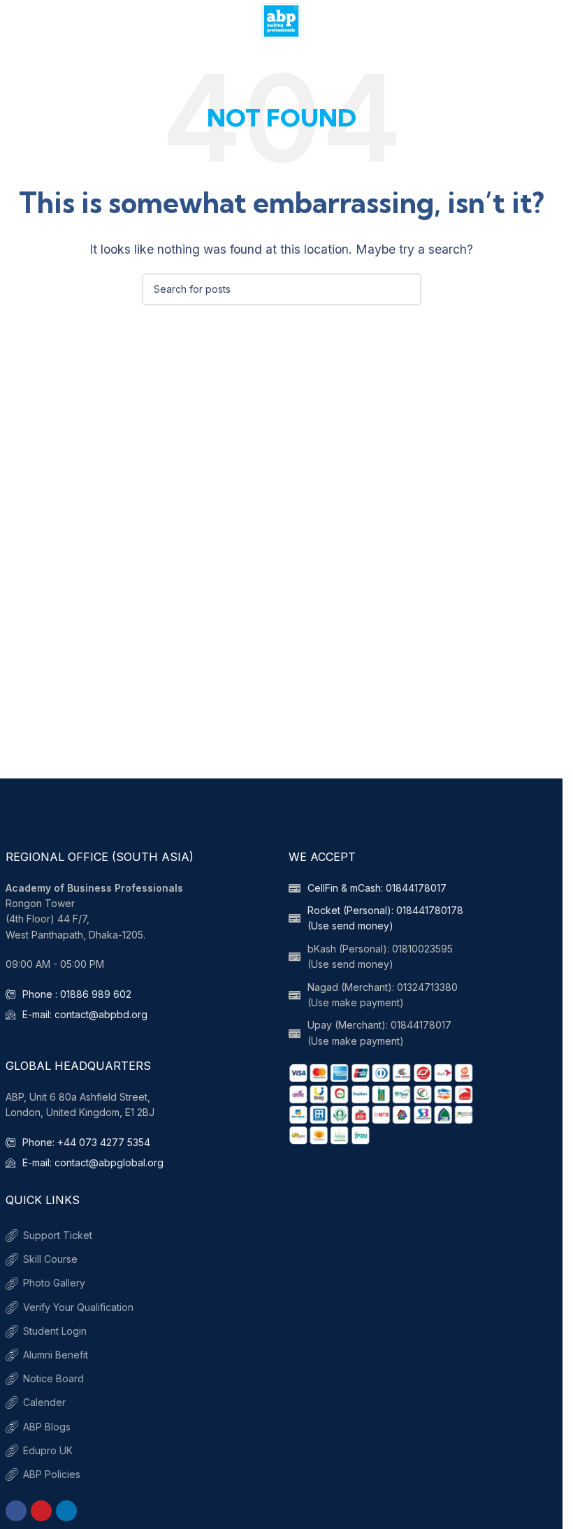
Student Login (55, 1331)
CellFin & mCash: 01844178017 (377, 888)
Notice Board (53, 1378)
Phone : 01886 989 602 (76, 994)
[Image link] (382, 1103)
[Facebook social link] (16, 1510)
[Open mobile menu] (16, 21)
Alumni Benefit (55, 1355)
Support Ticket (57, 1235)
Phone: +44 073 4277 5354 (86, 1142)
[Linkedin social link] (66, 1510)
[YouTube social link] (41, 1510)
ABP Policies (51, 1474)
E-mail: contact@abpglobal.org (93, 1162)
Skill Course (50, 1259)
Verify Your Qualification (78, 1307)
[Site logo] (281, 20)
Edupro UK (48, 1450)
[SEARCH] (405, 289)
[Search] (546, 21)
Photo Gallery (54, 1283)
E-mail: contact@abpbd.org (84, 1014)
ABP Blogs (47, 1427)
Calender (44, 1402)
